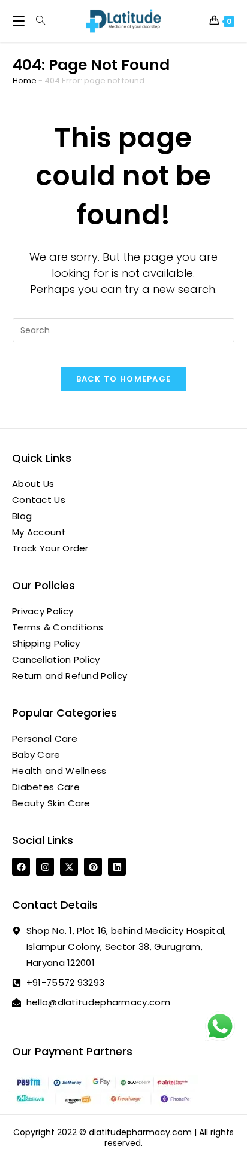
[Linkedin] (117, 867)
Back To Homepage (123, 379)
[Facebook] (21, 867)
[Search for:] (36, 20)
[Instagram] (45, 867)
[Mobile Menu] (20, 20)
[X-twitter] (69, 867)
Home (25, 80)
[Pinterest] (93, 867)
